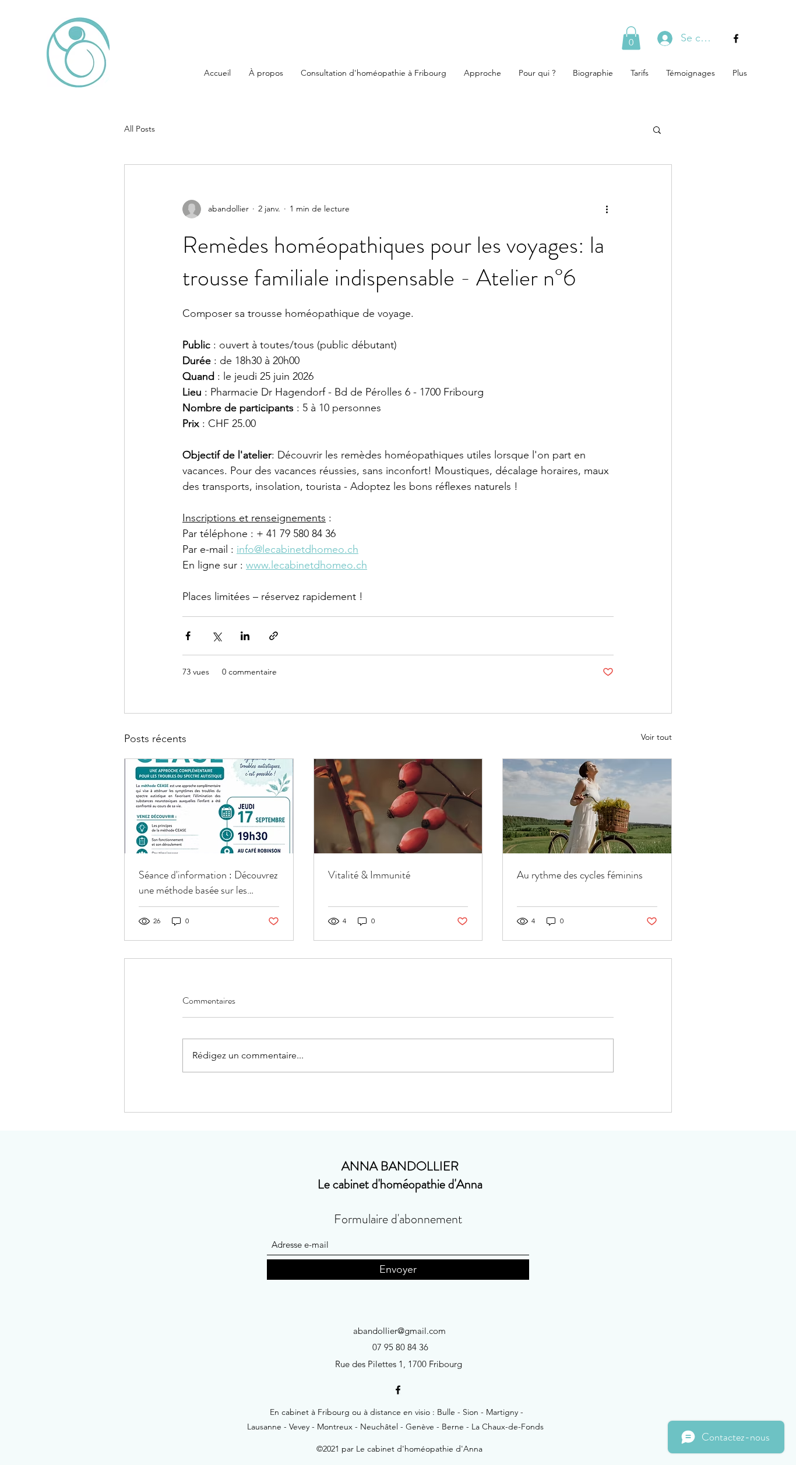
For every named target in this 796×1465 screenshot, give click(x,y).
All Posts (139, 128)
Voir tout (656, 737)
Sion (470, 1412)
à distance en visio (397, 1412)
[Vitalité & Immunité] (398, 806)
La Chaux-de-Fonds (507, 1426)
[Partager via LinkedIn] (245, 635)
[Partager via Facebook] (187, 635)
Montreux (335, 1426)
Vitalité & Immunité (369, 874)
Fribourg (334, 1412)
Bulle (446, 1412)
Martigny (502, 1412)
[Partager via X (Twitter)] (216, 635)
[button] (631, 38)
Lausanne (264, 1426)
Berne (453, 1426)
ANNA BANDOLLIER (400, 1166)
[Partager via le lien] (273, 635)
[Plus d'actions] (607, 209)
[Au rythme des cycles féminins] (587, 806)
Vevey (299, 1426)
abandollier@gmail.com (399, 1330)
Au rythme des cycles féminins (580, 874)
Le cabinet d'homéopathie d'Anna (400, 1184)
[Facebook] (736, 38)
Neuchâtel (379, 1426)
